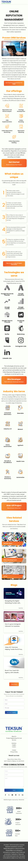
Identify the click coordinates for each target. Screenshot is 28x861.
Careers (14, 746)
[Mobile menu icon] (25, 2)
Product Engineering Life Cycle (14, 738)
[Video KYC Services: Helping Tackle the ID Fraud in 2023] (14, 639)
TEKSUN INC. (21, 799)
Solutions (14, 743)
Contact (14, 750)
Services (14, 740)
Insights (14, 745)
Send (14, 790)
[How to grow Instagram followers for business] (14, 616)
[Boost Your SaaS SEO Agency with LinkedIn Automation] (14, 662)
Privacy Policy (14, 751)
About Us (14, 736)
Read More (21, 608)
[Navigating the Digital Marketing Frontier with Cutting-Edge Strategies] (14, 593)
